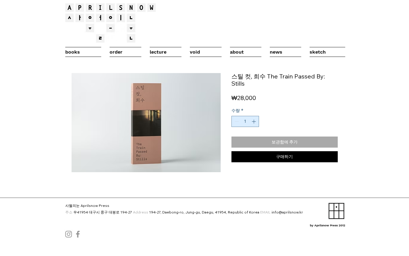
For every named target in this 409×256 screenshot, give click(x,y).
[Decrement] (236, 121)
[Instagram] (68, 234)
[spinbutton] (245, 121)
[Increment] (254, 121)
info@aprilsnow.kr (287, 212)
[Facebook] (77, 234)
